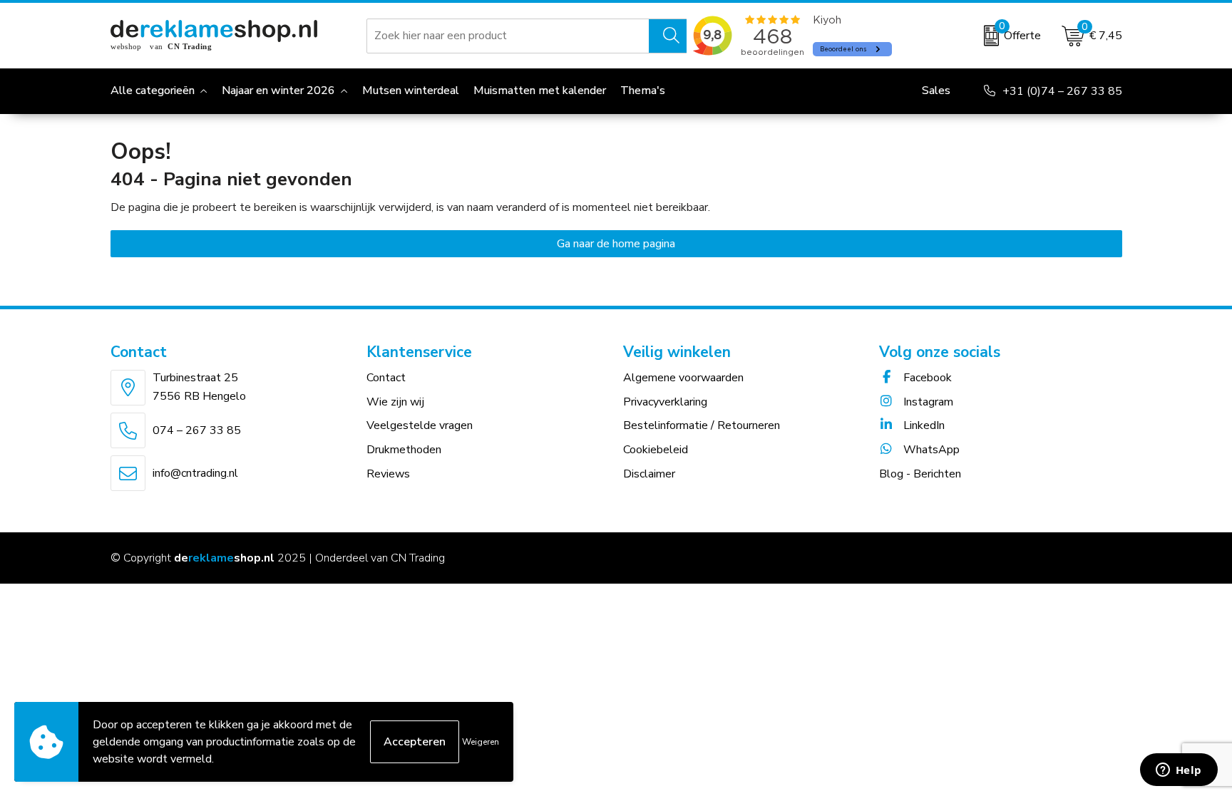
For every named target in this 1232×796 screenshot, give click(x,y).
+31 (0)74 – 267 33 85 (1062, 91)
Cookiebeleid (655, 450)
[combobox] (508, 35)
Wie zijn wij (395, 402)
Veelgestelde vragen (419, 425)
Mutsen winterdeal (410, 90)
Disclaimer (649, 474)
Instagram (926, 402)
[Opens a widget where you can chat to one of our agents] (1178, 771)
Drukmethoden (403, 450)
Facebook (926, 378)
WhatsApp (930, 450)
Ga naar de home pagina (616, 244)
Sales (936, 90)
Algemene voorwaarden (683, 378)
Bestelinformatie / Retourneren (701, 425)
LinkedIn (922, 425)
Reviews (388, 474)
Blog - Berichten (920, 474)
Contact (386, 378)
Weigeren (480, 742)
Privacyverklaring (665, 402)
